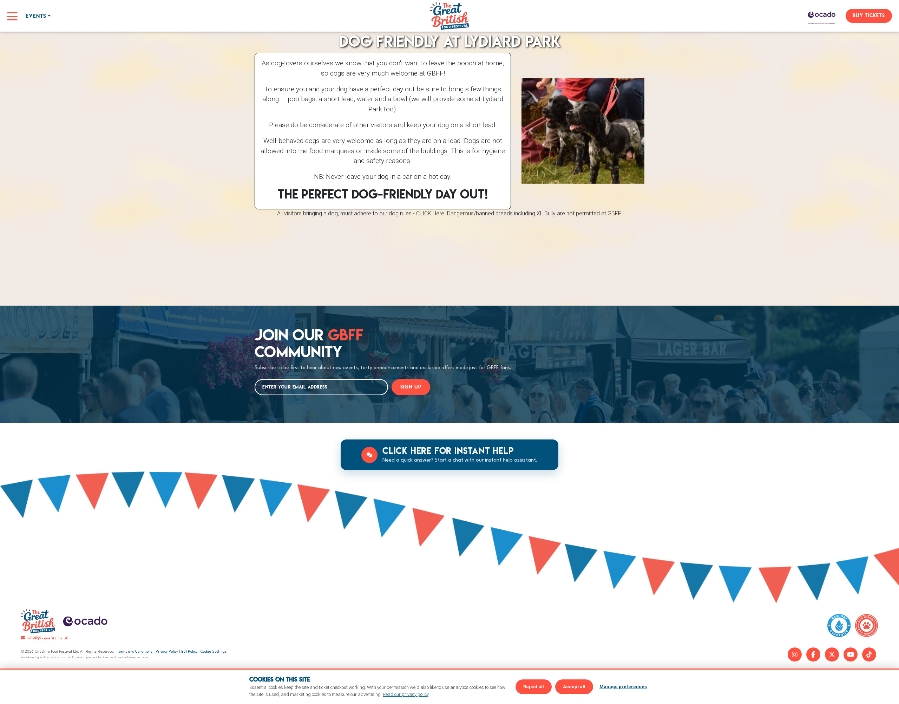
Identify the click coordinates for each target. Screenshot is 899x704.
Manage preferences (623, 686)
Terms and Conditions (134, 651)
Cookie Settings (214, 651)
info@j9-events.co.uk (47, 638)
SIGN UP (410, 387)
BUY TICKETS (869, 15)
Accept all (574, 686)
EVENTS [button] (36, 16)
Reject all (533, 686)
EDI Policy (189, 651)
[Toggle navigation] (12, 15)
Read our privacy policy (405, 694)
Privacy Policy (167, 651)
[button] (530, 131)
